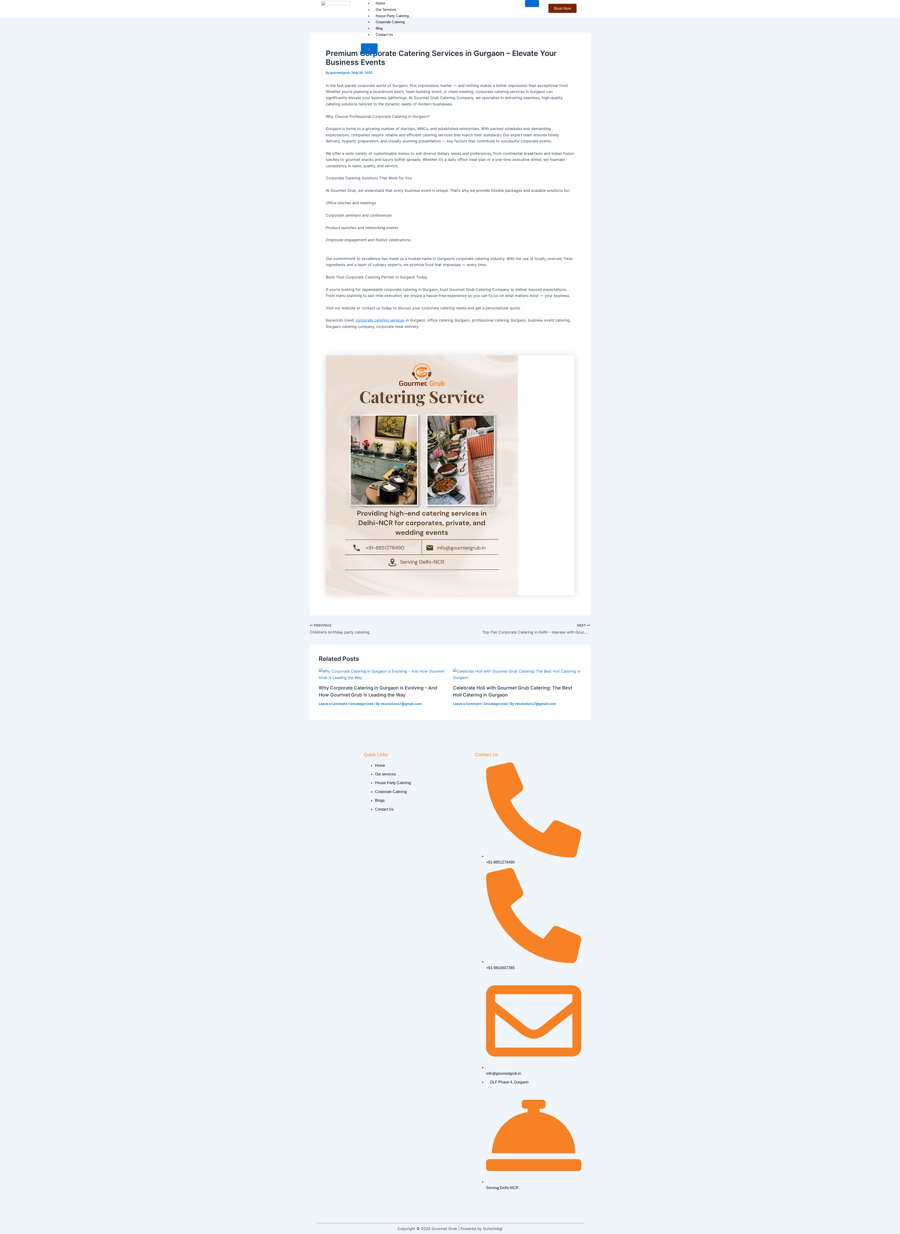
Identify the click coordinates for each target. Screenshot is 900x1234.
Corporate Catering (390, 22)
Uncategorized (361, 704)
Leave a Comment (333, 704)
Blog (379, 28)
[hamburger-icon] (532, 3)
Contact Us (384, 35)
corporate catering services (380, 320)
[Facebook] (488, 1206)
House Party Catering (392, 16)
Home (380, 3)
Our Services (386, 9)
